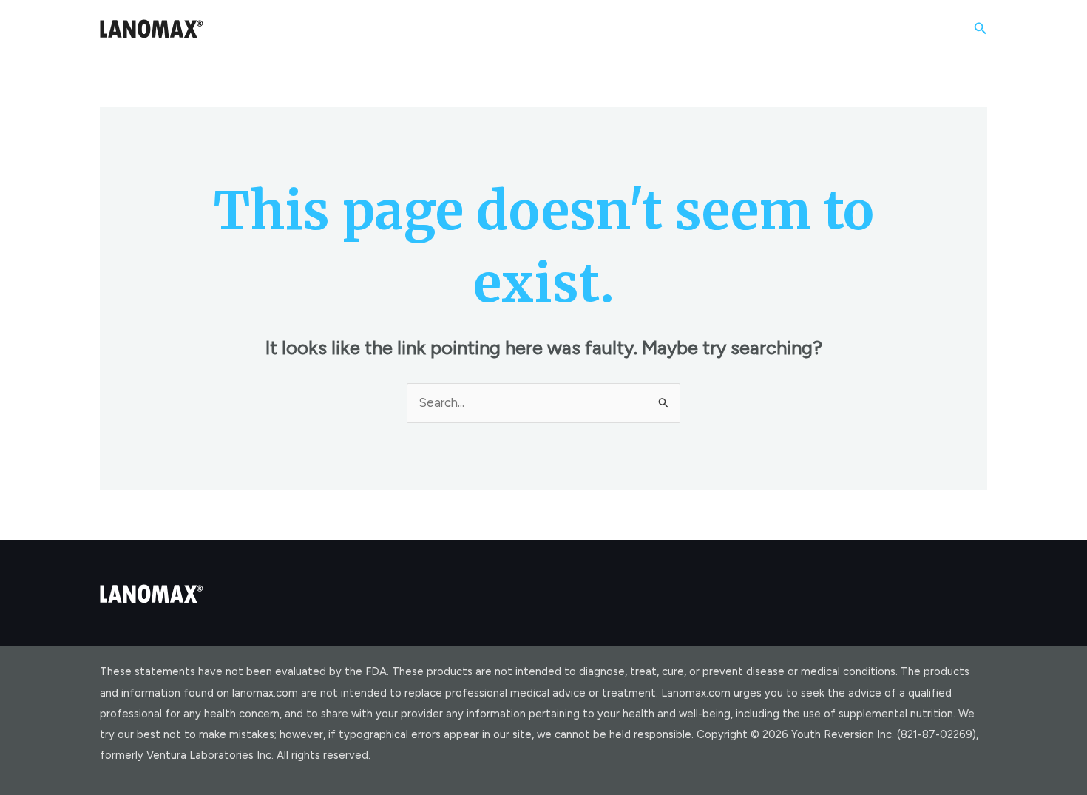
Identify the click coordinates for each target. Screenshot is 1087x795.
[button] (980, 28)
